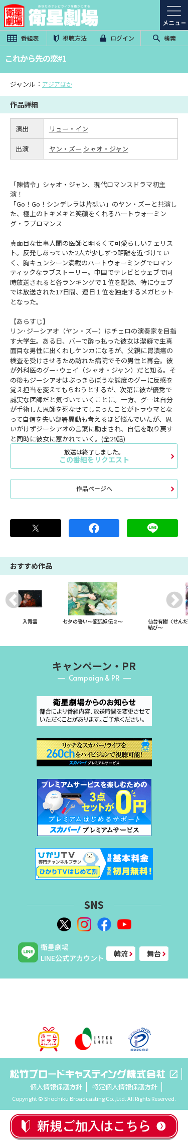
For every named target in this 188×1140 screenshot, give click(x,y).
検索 (169, 38)
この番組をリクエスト (94, 455)
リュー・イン (68, 128)
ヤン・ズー (65, 148)
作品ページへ (94, 488)
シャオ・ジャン (105, 148)
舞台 (154, 953)
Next (174, 599)
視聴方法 (74, 38)
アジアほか (57, 84)
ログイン (121, 38)
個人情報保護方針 (56, 1086)
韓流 (121, 953)
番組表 (29, 38)
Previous (13, 599)
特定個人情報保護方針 (124, 1086)
